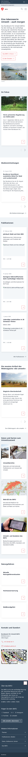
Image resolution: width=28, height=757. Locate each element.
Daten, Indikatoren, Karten (10, 741)
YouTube (5, 716)
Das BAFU (5, 746)
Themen (4, 732)
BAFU (6, 9)
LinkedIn (14, 716)
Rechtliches (3, 754)
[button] (25, 683)
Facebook (6, 712)
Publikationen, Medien (8, 737)
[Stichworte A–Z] (22, 2)
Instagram (20, 712)
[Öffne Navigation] (25, 9)
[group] (14, 121)
